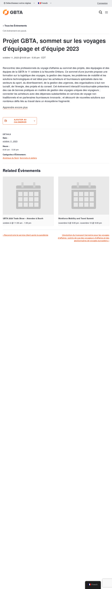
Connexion (102, 3)
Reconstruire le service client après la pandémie (25, 235)
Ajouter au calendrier (20, 120)
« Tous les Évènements (15, 25)
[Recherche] (100, 12)
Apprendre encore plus (15, 107)
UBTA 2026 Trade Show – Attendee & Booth (23, 218)
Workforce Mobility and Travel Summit (76, 218)
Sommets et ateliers (28, 158)
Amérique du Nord (11, 158)
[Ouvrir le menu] (106, 12)
